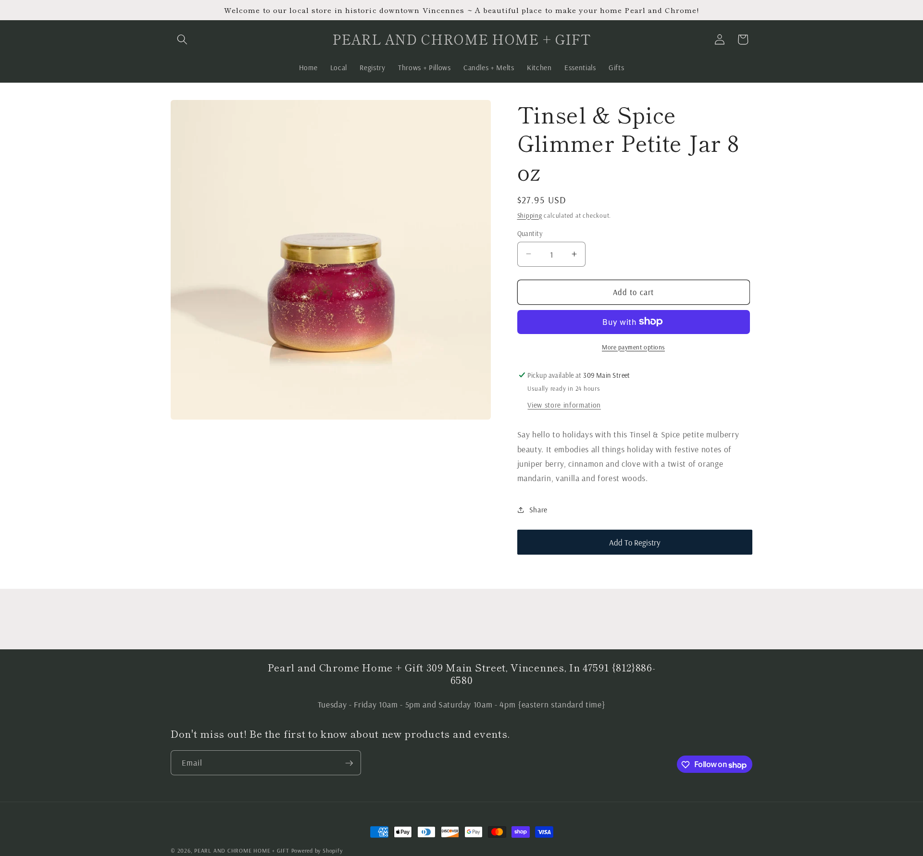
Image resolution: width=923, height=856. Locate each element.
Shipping (529, 215)
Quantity (530, 233)
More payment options (633, 346)
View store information (564, 404)
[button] (182, 39)
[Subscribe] (349, 763)
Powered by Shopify (317, 850)
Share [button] (538, 509)
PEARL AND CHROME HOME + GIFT (241, 850)
